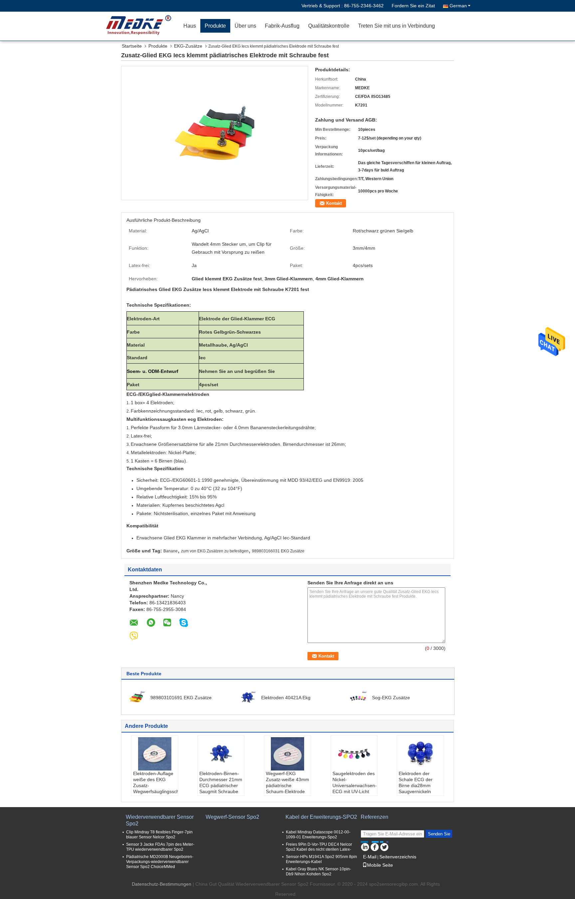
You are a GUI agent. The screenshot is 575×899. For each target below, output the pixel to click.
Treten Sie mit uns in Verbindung (396, 26)
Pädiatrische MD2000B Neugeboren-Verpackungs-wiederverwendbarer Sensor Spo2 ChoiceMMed (159, 861)
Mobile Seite (380, 865)
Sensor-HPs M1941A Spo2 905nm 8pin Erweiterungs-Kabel (321, 859)
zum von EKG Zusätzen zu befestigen (215, 551)
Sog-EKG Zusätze (391, 697)
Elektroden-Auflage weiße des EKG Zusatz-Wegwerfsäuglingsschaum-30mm (155, 785)
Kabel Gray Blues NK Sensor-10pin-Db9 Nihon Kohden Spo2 (318, 871)
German (458, 5)
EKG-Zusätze (188, 46)
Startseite (132, 46)
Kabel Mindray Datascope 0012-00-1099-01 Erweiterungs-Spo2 (318, 834)
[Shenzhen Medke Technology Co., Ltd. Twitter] (384, 846)
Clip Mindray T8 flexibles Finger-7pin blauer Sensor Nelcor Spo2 (159, 834)
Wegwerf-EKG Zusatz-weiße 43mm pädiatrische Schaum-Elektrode (287, 782)
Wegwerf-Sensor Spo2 (232, 817)
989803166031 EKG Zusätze (278, 551)
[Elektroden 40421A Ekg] (247, 697)
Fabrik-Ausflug (282, 26)
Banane (170, 551)
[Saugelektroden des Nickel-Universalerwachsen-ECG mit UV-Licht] (354, 753)
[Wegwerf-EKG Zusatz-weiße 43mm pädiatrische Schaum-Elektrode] (287, 753)
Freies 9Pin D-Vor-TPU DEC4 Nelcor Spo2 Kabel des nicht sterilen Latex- (319, 847)
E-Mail (369, 856)
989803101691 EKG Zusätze (181, 697)
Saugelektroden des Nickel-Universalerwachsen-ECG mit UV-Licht (354, 782)
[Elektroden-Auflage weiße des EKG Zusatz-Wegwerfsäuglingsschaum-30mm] (154, 753)
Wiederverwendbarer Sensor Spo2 (160, 820)
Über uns (245, 26)
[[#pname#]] (214, 132)
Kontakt (334, 203)
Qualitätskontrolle (328, 26)
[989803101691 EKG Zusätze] (136, 697)
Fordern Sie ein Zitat (413, 5)
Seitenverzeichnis (397, 856)
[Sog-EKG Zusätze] (358, 697)
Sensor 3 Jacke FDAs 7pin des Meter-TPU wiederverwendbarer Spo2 (160, 847)
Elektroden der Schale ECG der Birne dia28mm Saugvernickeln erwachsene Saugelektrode (416, 788)
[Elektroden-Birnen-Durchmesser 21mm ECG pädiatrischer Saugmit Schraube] (221, 753)
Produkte (215, 26)
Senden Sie (439, 833)
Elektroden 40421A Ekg (285, 697)
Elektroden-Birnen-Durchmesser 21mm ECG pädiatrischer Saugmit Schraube (220, 782)
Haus (189, 26)
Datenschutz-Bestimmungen (161, 884)
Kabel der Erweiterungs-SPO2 (321, 817)
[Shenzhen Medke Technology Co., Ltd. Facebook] (374, 846)
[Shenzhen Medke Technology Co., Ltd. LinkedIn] (365, 846)
